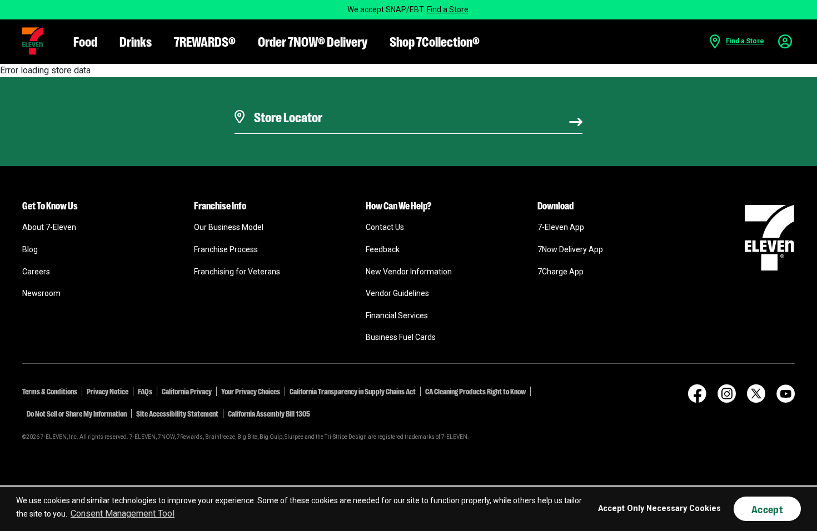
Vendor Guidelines (397, 293)
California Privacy (187, 391)
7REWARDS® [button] (205, 41)
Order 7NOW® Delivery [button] (312, 41)
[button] (32, 41)
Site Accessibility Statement (177, 413)
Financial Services (397, 315)
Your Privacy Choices (250, 391)
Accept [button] (767, 509)
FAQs (145, 391)
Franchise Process (226, 249)
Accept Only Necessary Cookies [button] (659, 508)
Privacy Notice (107, 391)
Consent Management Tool (123, 513)
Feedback (383, 249)
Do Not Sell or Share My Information (77, 413)
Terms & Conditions (49, 391)
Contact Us (385, 227)
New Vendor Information (409, 271)
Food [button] (85, 41)
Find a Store (448, 9)
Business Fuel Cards (401, 337)
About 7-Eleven (49, 227)
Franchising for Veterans (237, 271)
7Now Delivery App (570, 249)
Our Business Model (228, 227)
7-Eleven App (560, 227)
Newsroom (41, 293)
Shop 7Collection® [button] (435, 41)
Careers (36, 271)
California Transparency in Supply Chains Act (353, 391)
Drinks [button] (135, 41)
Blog (30, 249)
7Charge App (560, 271)
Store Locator (285, 103)
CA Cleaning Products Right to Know (475, 391)
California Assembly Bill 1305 (269, 413)
